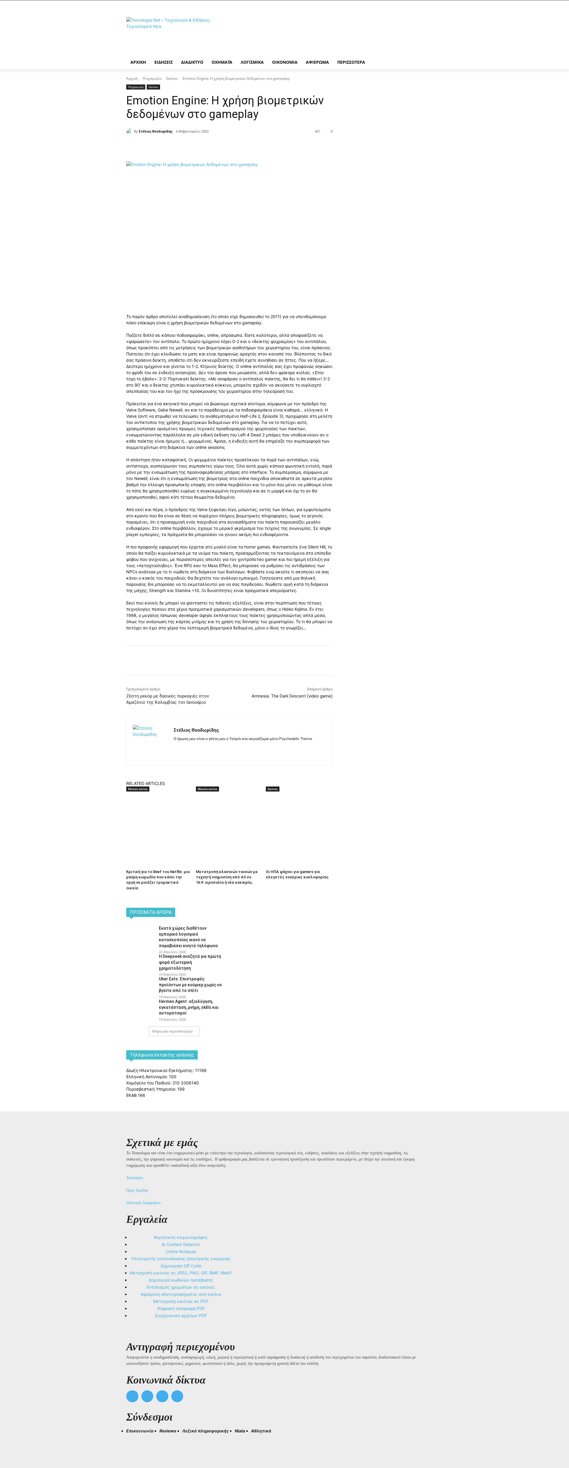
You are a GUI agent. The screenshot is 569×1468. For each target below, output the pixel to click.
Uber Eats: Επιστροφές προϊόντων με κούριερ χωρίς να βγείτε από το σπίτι (190, 984)
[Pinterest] (206, 146)
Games (172, 78)
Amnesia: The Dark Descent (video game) (292, 696)
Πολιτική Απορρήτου (143, 1203)
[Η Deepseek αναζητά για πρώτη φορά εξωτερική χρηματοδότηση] (140, 963)
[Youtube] (177, 1396)
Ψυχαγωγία (152, 78)
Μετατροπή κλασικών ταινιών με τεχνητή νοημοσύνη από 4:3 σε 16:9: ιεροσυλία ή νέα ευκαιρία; (227, 877)
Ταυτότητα (134, 1178)
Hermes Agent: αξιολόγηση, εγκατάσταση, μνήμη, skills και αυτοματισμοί (188, 1007)
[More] (234, 146)
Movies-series (138, 789)
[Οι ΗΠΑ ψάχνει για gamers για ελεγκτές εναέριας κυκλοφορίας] (298, 815)
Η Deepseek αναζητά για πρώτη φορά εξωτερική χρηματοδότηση (190, 962)
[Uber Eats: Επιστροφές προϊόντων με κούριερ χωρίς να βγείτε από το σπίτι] (140, 985)
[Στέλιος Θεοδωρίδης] (130, 131)
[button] (133, 1442)
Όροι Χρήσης (137, 1190)
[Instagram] (186, 748)
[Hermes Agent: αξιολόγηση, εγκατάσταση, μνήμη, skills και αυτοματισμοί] (140, 1008)
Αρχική (132, 78)
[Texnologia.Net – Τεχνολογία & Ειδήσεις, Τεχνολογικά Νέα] (173, 33)
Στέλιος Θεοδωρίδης (155, 131)
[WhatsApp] (220, 146)
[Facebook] (179, 146)
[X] (193, 146)
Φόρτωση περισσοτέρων (172, 1031)
